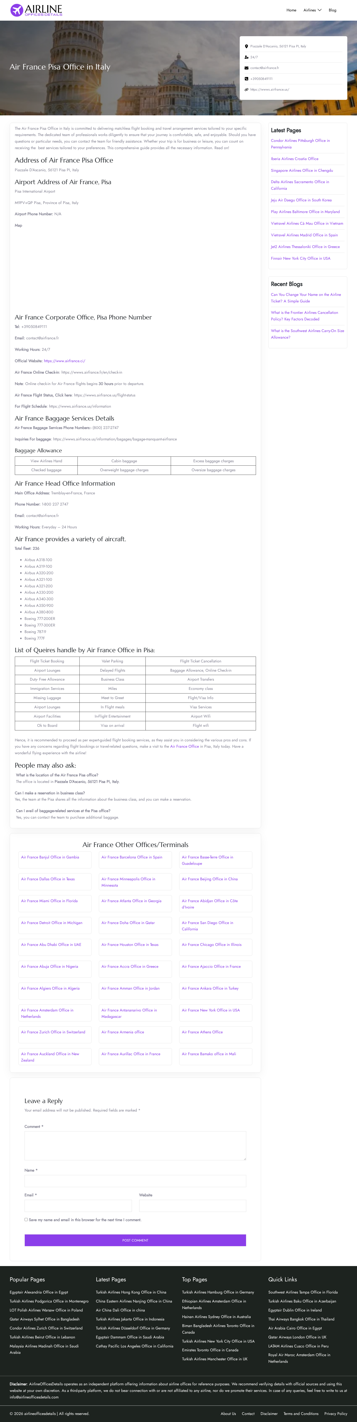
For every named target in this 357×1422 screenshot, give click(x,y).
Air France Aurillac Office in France (131, 1054)
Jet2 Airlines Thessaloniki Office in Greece (305, 246)
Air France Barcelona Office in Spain (132, 857)
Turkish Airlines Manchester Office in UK (214, 1359)
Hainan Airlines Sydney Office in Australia (216, 1316)
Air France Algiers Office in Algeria (50, 988)
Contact (248, 1413)
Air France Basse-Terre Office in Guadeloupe (207, 860)
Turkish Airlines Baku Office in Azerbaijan (302, 1301)
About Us (228, 1413)
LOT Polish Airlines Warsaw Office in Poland (46, 1310)
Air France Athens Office (202, 1032)
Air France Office (184, 746)
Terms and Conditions (301, 1413)
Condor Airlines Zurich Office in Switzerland (46, 1328)
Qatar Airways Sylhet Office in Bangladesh (44, 1319)
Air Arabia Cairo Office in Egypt (295, 1328)
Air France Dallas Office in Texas (48, 879)
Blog (332, 10)
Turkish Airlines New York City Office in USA (218, 1341)
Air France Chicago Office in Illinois (211, 944)
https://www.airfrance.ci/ (64, 361)
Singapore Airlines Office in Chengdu (302, 170)
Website (145, 1195)
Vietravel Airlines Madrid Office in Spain (304, 235)
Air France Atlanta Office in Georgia (132, 901)
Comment (34, 1126)
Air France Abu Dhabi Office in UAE (51, 944)
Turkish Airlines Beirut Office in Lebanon (42, 1337)
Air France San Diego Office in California (207, 926)
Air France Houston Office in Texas (130, 944)
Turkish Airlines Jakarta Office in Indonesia (130, 1319)
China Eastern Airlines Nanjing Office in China (134, 1301)
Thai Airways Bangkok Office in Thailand (301, 1319)
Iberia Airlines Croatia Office (294, 159)
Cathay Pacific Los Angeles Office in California (134, 1346)
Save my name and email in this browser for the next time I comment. (85, 1220)
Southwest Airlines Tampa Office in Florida (303, 1292)
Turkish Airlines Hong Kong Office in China (131, 1292)
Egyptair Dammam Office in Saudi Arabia (130, 1337)
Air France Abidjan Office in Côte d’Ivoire (210, 904)
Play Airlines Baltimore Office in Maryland (305, 211)
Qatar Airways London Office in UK (297, 1337)
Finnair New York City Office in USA (301, 258)
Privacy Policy (335, 1413)
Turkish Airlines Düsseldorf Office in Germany (133, 1328)
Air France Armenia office (123, 1032)
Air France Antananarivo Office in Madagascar (129, 1013)
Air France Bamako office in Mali (209, 1054)
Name (31, 1170)
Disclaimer (269, 1413)
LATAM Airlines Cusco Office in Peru (298, 1346)
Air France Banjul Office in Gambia (50, 857)
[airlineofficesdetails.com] (36, 10)
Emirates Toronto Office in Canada (210, 1350)
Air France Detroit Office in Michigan (51, 922)
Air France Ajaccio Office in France (211, 966)
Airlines (310, 10)
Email (31, 1195)
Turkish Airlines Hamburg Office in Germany (218, 1292)
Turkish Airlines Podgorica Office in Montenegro (49, 1301)
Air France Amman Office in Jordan (131, 988)
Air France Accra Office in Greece (130, 966)
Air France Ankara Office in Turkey (210, 988)
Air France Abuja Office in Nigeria (49, 966)
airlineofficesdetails (40, 1413)
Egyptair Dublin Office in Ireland (295, 1310)
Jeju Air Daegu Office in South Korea (301, 200)
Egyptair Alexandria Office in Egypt (39, 1292)
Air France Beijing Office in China (210, 879)
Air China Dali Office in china (120, 1310)
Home (291, 10)
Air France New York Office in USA (211, 1010)
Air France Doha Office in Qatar (128, 922)
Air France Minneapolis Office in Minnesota (128, 882)
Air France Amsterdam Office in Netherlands (47, 1013)
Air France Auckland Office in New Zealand (50, 1057)
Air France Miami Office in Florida (49, 901)
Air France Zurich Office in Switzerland (53, 1032)
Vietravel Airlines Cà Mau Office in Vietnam (307, 223)
